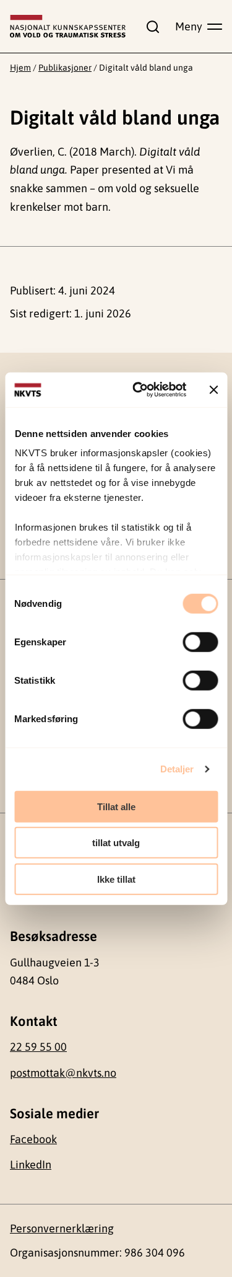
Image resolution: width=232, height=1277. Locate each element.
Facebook (33, 1139)
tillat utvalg (116, 842)
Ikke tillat (116, 878)
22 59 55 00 (38, 1046)
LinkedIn (30, 1164)
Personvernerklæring (62, 1228)
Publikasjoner (65, 68)
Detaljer (177, 769)
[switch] (200, 642)
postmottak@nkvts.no (63, 1072)
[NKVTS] (68, 26)
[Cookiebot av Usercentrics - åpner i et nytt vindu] (138, 390)
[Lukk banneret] (213, 390)
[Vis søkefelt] (150, 26)
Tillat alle (116, 806)
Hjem (20, 68)
